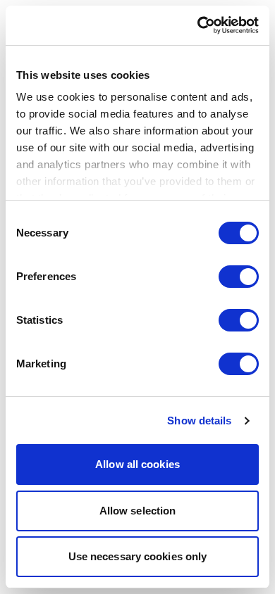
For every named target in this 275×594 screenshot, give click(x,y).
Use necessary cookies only (137, 556)
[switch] (239, 276)
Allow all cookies (137, 464)
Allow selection (137, 511)
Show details (199, 420)
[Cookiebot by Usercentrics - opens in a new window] (198, 25)
